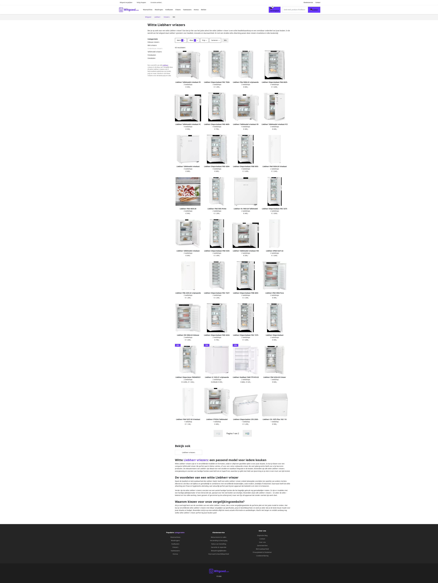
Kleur (192, 40)
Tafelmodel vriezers (155, 52)
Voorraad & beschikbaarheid (218, 554)
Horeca (196, 10)
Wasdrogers (159, 10)
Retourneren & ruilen (218, 537)
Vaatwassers (187, 10)
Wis (225, 40)
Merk (180, 40)
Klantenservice (308, 2)
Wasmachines (147, 10)
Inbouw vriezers (153, 42)
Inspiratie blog (262, 535)
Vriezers (178, 10)
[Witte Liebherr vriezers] (247, 433)
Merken (203, 10)
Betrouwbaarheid (262, 549)
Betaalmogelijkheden (218, 551)
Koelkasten (169, 10)
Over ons (262, 542)
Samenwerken (262, 546)
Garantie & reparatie (218, 547)
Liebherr (165, 65)
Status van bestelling (218, 544)
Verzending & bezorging (218, 540)
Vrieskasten (152, 55)
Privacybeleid (257, 552)
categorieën (179, 532)
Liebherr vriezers (188, 452)
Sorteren (214, 40)
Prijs (204, 40)
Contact (317, 2)
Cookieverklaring (262, 556)
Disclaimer (268, 552)
